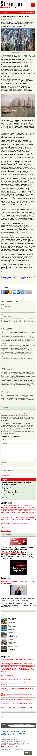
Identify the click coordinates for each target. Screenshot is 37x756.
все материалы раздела (27, 12)
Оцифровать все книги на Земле (9, 277)
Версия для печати (7, 19)
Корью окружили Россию (8, 675)
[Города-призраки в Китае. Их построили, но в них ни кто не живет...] (18, 116)
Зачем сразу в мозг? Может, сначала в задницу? (16, 699)
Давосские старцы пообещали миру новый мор (15, 679)
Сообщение (5, 443)
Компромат (14, 731)
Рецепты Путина (6, 531)
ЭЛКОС (23, 749)
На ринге (4, 731)
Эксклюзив (5, 733)
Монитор (21, 733)
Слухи (14, 733)
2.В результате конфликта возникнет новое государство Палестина (16, 491)
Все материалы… (8, 534)
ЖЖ (22, 553)
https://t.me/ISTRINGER (10, 553)
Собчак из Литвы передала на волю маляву (14, 523)
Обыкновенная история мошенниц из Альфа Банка (17, 703)
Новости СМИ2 (5, 475)
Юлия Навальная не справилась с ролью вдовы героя (17, 659)
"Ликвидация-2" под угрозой (25, 277)
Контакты (24, 735)
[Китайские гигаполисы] (18, 51)
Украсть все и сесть (7, 527)
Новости (24, 731)
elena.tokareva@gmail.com (9, 746)
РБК (2, 271)
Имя (2, 439)
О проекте (16, 735)
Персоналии (6, 735)
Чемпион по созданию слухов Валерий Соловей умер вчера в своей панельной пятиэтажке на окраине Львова (18, 518)
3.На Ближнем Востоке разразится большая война (19, 494)
